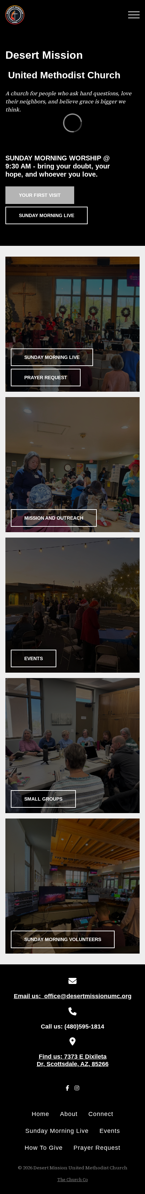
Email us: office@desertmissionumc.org (73, 996)
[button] (134, 15)
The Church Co (72, 1180)
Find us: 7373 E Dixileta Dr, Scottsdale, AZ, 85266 (73, 1060)
